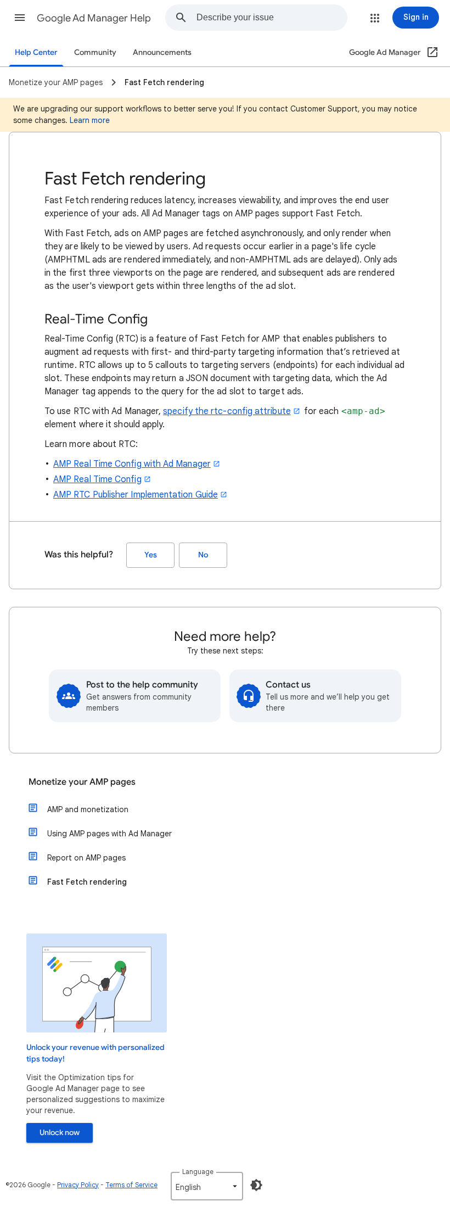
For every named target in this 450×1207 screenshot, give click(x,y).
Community (95, 52)
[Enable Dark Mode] (256, 1185)
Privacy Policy (78, 1185)
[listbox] (207, 1186)
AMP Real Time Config (97, 479)
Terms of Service (131, 1185)
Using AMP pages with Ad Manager (109, 834)
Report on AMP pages (86, 858)
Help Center (36, 52)
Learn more (90, 120)
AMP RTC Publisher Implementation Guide (135, 494)
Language (197, 1171)
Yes (150, 555)
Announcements (162, 52)
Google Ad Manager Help (94, 18)
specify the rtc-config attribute (227, 411)
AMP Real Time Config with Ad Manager (132, 464)
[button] (20, 17)
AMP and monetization (87, 809)
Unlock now (60, 1132)
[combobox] (271, 17)
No (203, 555)
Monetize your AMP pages (82, 781)
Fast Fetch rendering (87, 882)
